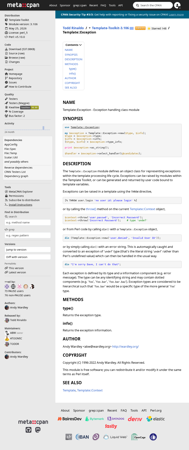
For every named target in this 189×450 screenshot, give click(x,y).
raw (21, 53)
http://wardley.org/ (125, 346)
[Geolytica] (69, 437)
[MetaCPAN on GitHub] (28, 435)
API (120, 5)
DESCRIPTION (73, 59)
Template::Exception (85, 127)
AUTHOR (70, 78)
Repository (15, 78)
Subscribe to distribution (24, 200)
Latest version (17, 272)
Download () (22, 49)
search (13, 216)
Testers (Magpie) (19, 103)
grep (12, 229)
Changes (14, 62)
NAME (69, 50)
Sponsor (65, 5)
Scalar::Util (11, 157)
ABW (13, 332)
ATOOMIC (16, 338)
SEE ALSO (71, 87)
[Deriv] (135, 419)
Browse (13, 57)
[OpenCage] (138, 437)
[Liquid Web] (115, 437)
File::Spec (10, 149)
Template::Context (142, 209)
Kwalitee (14, 107)
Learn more (176, 14)
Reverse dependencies (18, 167)
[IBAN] (82, 437)
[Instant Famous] (96, 437)
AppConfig (10, 144)
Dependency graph (16, 176)
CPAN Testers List (15, 172)
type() (72, 68)
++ (140, 28)
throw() (91, 209)
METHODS (71, 64)
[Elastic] (155, 419)
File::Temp (10, 153)
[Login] (177, 5)
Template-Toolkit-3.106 (110, 28)
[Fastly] (111, 426)
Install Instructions (20, 204)
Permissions (16, 196)
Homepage (15, 74)
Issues (13, 82)
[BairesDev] (70, 419)
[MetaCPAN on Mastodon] (41, 435)
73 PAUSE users (14, 291)
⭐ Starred (157, 28)
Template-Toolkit (19, 20)
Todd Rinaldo (18, 320)
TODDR (14, 344)
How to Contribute (20, 86)
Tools (112, 5)
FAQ (103, 5)
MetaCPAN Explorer (21, 191)
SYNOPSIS (71, 54)
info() (72, 73)
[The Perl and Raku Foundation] (153, 437)
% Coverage (16, 111)
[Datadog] (115, 419)
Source (13, 53)
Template (69, 390)
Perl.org (155, 410)
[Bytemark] (94, 419)
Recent (93, 5)
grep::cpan (80, 5)
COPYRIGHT (72, 83)
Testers (13, 99)
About (53, 5)
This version (16, 268)
